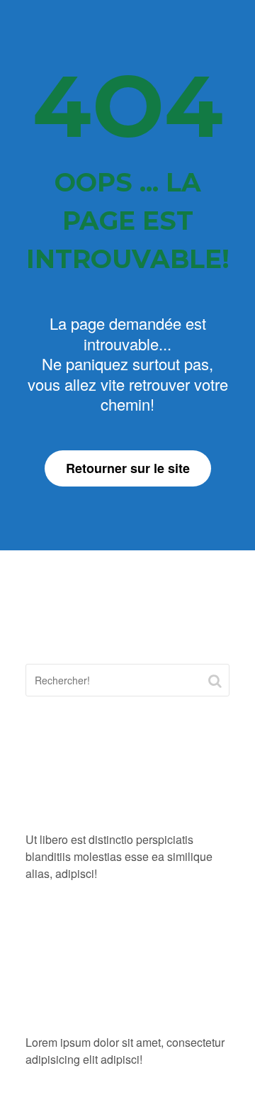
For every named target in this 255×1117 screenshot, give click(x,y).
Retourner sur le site (128, 468)
